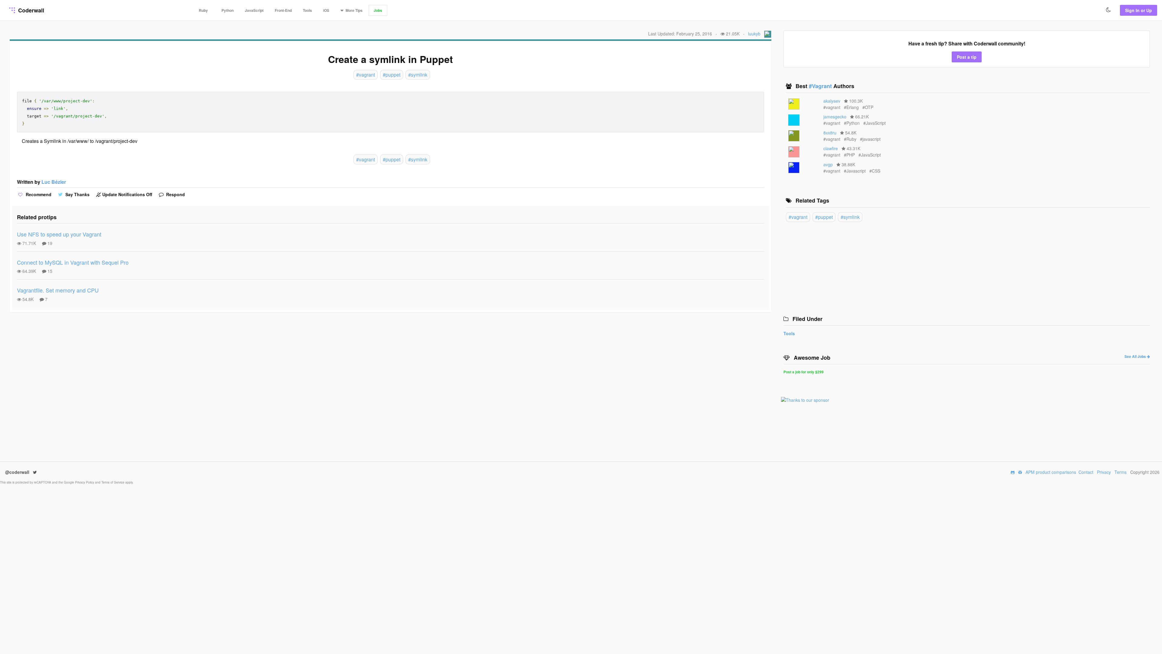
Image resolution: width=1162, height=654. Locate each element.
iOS (326, 10)
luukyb (754, 34)
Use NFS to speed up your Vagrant (59, 234)
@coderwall (18, 472)
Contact (1085, 472)
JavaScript (254, 10)
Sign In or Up (1138, 10)
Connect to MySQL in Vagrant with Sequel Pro (73, 262)
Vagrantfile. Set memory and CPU (58, 290)
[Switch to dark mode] (1108, 10)
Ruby (203, 10)
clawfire (830, 148)
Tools (307, 10)
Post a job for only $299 (803, 372)
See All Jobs (1135, 356)
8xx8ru (829, 133)
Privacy (1104, 472)
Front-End (283, 10)
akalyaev (831, 101)
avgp (828, 164)
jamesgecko (834, 117)
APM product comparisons (1051, 472)
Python (228, 10)
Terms (1120, 472)
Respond (175, 194)
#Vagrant (821, 86)
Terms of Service (113, 482)
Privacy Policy (85, 482)
